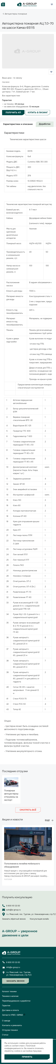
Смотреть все (49, 820)
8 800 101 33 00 (13, 906)
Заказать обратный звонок (14, 919)
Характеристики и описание (18, 124)
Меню (3, 4)
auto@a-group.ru (13, 910)
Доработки (44, 124)
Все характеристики (11, 95)
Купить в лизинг (38, 112)
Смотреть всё (28, 810)
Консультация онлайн (39, 919)
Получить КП (13, 112)
